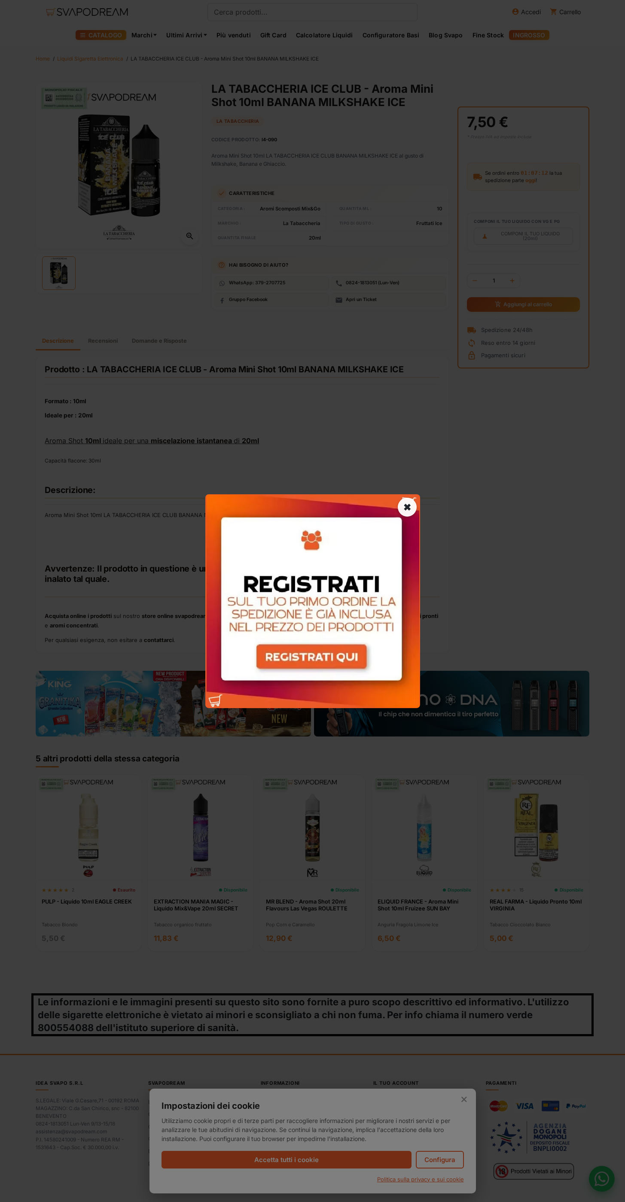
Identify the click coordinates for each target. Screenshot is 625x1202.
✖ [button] (407, 506)
